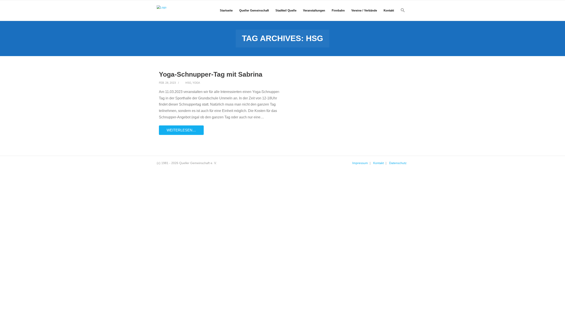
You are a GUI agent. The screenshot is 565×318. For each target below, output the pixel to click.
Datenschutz (398, 163)
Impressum (360, 163)
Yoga (196, 82)
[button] (402, 10)
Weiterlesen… (181, 130)
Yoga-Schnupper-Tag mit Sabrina (210, 74)
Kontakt (378, 163)
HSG (188, 82)
